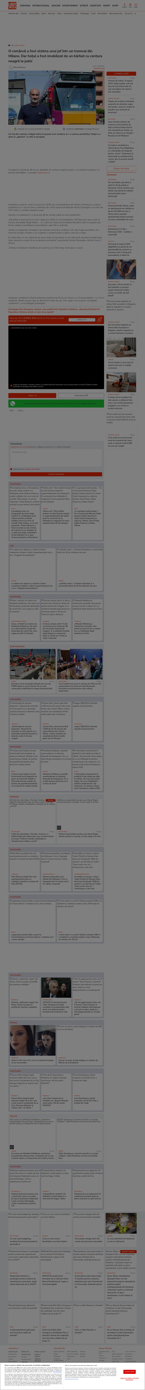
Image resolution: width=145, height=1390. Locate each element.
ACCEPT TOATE (129, 1372)
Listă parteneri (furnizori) (71, 1379)
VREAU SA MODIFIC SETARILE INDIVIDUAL (129, 1379)
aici (24, 1381)
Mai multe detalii (57, 1372)
